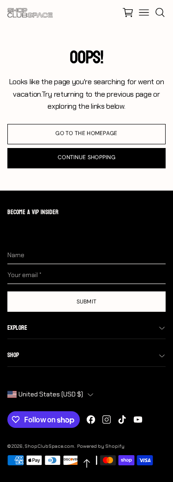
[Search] (160, 12)
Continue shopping (86, 157)
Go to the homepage (86, 133)
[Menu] (144, 12)
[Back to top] (87, 463)
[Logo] (30, 12)
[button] (127, 12)
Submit (87, 301)
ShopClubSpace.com (49, 446)
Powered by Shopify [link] (101, 446)
